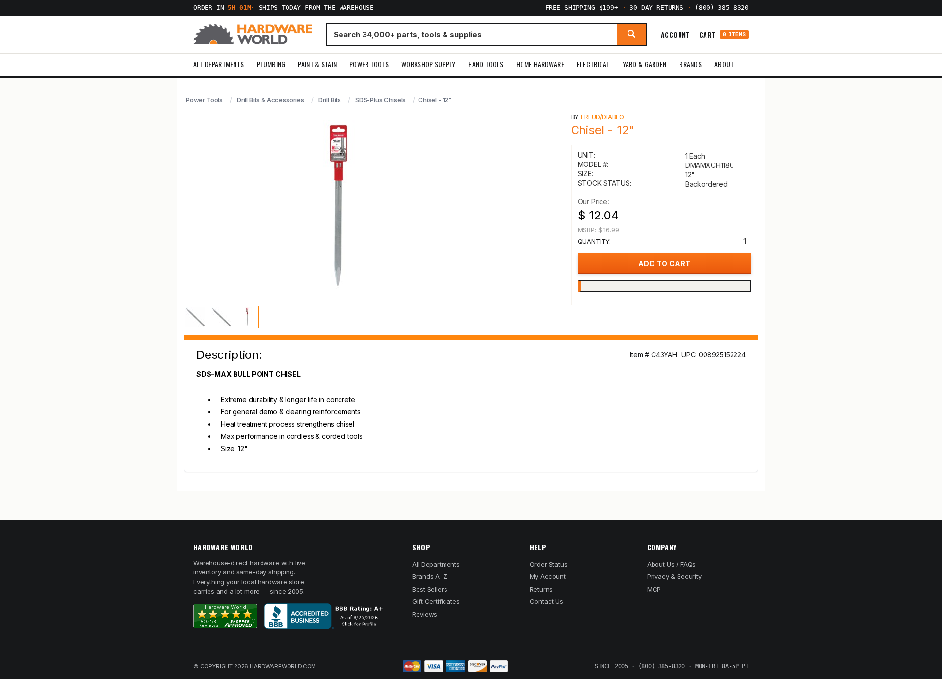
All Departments (218, 64)
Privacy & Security (674, 576)
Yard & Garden (645, 64)
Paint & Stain (317, 64)
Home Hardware (540, 64)
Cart (722, 34)
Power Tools (369, 64)
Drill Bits (329, 100)
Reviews (424, 614)
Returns (541, 589)
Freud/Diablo (602, 117)
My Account (548, 576)
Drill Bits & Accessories (270, 100)
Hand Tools (485, 64)
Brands (690, 64)
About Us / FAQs (671, 564)
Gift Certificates (435, 601)
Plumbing (271, 64)
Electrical (593, 64)
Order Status (549, 564)
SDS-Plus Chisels (380, 100)
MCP (654, 589)
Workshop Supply (428, 64)
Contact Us (546, 601)
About (723, 64)
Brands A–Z (429, 576)
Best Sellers (429, 589)
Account (675, 34)
